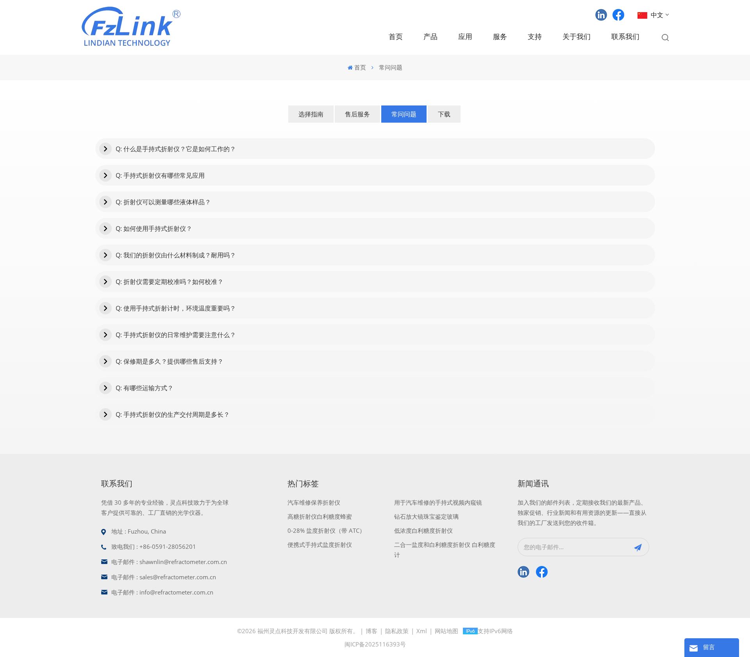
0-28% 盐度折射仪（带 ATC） (326, 530)
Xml (421, 631)
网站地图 (446, 631)
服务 (500, 37)
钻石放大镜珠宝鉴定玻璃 (426, 516)
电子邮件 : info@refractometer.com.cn (162, 592)
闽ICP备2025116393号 (375, 644)
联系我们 (625, 37)
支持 (535, 37)
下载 (444, 114)
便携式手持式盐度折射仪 (320, 544)
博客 (371, 631)
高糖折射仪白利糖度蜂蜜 (320, 516)
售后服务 (357, 114)
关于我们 (576, 37)
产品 (430, 37)
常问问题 (403, 114)
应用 (465, 37)
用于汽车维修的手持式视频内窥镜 (438, 502)
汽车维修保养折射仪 (314, 502)
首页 (396, 37)
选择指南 (310, 114)
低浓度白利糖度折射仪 (423, 530)
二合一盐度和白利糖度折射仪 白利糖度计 (444, 550)
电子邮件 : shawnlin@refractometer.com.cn (169, 562)
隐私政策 (397, 631)
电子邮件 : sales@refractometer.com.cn (163, 577)
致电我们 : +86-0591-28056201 (153, 546)
